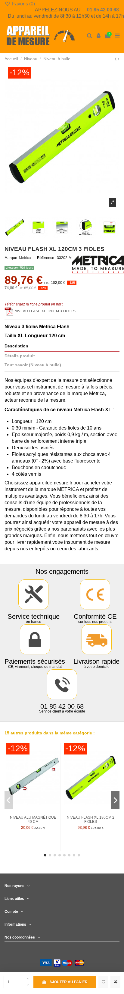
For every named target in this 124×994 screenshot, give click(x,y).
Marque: (11, 258)
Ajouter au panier (68, 982)
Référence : (46, 258)
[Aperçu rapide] (56, 771)
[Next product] (118, 59)
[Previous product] (116, 59)
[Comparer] (56, 761)
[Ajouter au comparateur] (115, 982)
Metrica (25, 258)
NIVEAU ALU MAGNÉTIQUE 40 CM (33, 819)
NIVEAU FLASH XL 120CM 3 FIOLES (45, 311)
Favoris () (23, 3)
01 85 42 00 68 (103, 9)
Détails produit (20, 356)
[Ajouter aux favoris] (103, 982)
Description (16, 346)
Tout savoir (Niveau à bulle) (33, 365)
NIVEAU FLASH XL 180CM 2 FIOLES (90, 819)
